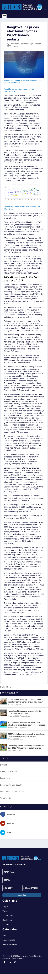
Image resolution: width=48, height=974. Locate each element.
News (15, 46)
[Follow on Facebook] (4, 962)
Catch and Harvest (8, 771)
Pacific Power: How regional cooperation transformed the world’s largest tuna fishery (25, 700)
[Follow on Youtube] (10, 962)
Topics (5, 911)
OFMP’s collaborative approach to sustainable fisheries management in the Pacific (26, 735)
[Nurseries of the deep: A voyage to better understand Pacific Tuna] (3, 713)
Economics (5, 778)
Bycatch (3, 764)
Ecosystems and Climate (11, 785)
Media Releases (9, 944)
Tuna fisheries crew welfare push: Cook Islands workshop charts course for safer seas (26, 723)
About (5, 906)
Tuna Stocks (5, 798)
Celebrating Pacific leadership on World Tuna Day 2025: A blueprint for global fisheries (26, 746)
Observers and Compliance (12, 791)
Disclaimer (7, 920)
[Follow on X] (15, 962)
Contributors (7, 915)
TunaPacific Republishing (20, 44)
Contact (5, 924)
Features (23, 716)
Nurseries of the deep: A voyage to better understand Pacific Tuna (24, 712)
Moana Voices (8, 940)
